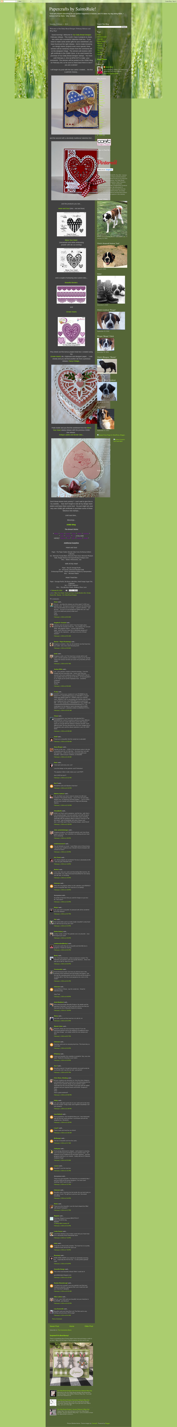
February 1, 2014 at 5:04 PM (62, 964)
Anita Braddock (59, 1002)
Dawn (56, 762)
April (100, 115)
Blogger (107, 1423)
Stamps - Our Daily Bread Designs (67, 595)
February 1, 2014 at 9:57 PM (62, 1072)
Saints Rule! (109, 67)
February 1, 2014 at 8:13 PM (62, 1020)
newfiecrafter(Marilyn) (61, 943)
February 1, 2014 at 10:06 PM (63, 1095)
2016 (101, 88)
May (100, 112)
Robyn (56, 907)
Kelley (56, 1100)
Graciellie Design (59, 1269)
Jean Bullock (58, 1114)
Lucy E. (56, 1128)
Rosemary (57, 1255)
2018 (101, 84)
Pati (55, 919)
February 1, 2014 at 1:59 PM (62, 890)
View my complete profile (111, 73)
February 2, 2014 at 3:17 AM (62, 1143)
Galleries (99, 45)
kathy (56, 1243)
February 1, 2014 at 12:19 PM (63, 805)
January (101, 122)
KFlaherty (57, 1054)
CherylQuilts (58, 811)
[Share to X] (73, 590)
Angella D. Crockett (60, 622)
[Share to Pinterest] (77, 590)
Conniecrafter (58, 969)
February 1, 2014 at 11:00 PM (62, 1108)
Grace (56, 602)
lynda (56, 653)
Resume (99, 43)
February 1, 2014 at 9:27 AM (62, 663)
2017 (101, 86)
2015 (101, 91)
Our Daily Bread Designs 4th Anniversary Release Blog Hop (74, 1390)
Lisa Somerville (59, 1309)
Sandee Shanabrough (61, 1283)
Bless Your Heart (59, 593)
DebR (55, 736)
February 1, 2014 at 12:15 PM (63, 788)
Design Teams (101, 41)
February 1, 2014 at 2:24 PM (62, 902)
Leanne (56, 1166)
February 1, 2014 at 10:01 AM (63, 710)
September (102, 103)
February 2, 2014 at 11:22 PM (62, 1277)
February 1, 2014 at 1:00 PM (62, 838)
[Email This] (70, 590)
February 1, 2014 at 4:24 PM (62, 926)
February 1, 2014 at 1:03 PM (62, 852)
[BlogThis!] (71, 590)
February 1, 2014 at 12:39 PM (63, 824)
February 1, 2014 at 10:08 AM (63, 731)
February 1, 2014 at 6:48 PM (62, 996)
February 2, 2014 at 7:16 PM (62, 1238)
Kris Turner (57, 857)
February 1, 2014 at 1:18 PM (62, 864)
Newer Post (54, 1326)
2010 (101, 132)
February (101, 120)
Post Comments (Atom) (64, 1330)
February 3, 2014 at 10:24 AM (63, 1291)
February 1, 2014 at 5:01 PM (62, 950)
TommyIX (94, 1423)
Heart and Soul (69, 593)
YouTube (99, 52)
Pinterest (99, 54)
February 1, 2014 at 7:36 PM (62, 1010)
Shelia (56, 1203)
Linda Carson (58, 1231)
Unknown (57, 883)
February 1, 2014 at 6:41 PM (62, 981)
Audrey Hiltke (58, 669)
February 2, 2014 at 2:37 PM (62, 1184)
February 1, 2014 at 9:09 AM (62, 648)
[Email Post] (66, 590)
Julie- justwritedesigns (61, 830)
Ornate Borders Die (80, 593)
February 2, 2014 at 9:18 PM (62, 1263)
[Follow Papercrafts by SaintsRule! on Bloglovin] (105, 170)
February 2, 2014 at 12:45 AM (63, 1132)
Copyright (100, 39)
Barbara (56, 869)
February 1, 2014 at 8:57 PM (62, 1036)
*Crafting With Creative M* (61, 1223)
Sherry (56, 1016)
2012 (101, 128)
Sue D (56, 783)
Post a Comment (57, 1319)
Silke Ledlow (58, 1296)
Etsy (98, 50)
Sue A (56, 1066)
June (100, 110)
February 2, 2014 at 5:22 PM (62, 1225)
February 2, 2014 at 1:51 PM (62, 1170)
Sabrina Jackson (59, 793)
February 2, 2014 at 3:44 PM (62, 1198)
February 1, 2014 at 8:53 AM (62, 617)
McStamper (57, 1138)
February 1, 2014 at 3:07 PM (62, 914)
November (102, 98)
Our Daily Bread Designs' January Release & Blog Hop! (73, 1409)
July (100, 107)
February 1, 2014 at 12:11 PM (62, 777)
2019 (101, 81)
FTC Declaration (102, 37)
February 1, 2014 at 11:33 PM (62, 1122)
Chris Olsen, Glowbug (61, 1078)
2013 (101, 125)
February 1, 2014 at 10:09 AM (63, 741)
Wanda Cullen (58, 1026)
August (101, 105)
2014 (101, 93)
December (102, 95)
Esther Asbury (58, 931)
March (101, 117)
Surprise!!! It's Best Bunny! (59, 1335)
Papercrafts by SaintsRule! (72, 9)
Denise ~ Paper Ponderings (62, 641)
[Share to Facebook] (75, 590)
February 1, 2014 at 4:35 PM (62, 938)
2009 (101, 135)
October (101, 100)
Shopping (100, 48)
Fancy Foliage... (74, 361)
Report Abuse (102, 59)
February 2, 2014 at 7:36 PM (62, 1250)
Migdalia (56, 1216)
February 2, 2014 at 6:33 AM (62, 1160)
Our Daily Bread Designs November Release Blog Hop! (73, 1400)
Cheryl (56, 716)
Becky (56, 955)
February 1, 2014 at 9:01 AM (62, 636)
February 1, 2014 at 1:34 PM (62, 877)
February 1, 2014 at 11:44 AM (62, 757)
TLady (56, 691)
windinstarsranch (59, 843)
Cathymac (57, 1148)
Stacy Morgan (58, 747)
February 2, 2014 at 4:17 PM (62, 1210)
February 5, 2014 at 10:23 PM (63, 1303)
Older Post (89, 1326)
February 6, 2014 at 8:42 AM (62, 1315)
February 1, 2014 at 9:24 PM (62, 1048)
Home (71, 1326)
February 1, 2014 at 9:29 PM (62, 1060)
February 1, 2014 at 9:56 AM (62, 686)
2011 (100, 130)
